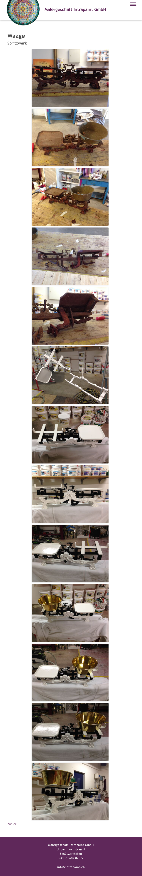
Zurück (11, 824)
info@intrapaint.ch (71, 867)
